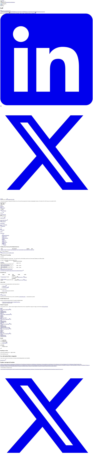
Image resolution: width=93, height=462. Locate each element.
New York (3, 13)
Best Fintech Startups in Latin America (29, 365)
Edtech (21, 13)
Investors (10, 2)
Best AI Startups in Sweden (79, 365)
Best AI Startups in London (60, 365)
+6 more (24, 249)
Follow (3, 206)
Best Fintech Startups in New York (18, 365)
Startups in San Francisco (60, 364)
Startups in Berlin (15, 364)
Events (22, 369)
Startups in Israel (47, 364)
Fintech (23, 13)
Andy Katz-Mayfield (20, 249)
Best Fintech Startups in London (40, 365)
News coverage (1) (5, 251)
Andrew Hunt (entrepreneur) (12, 249)
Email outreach (55, 369)
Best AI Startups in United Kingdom (69, 365)
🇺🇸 (0, 13)
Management (5, 238)
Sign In (1, 4)
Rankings (13, 2)
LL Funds (4, 249)
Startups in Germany (3, 364)
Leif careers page (5, 287)
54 (0, 202)
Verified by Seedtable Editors (6, 10)
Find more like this (45, 306)
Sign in (26, 277)
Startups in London (10, 364)
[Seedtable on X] (46, 461)
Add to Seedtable (43, 369)
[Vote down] (4, 204)
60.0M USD (28, 249)
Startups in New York (67, 364)
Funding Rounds (6, 235)
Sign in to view (20, 277)
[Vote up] (1, 204)
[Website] (35, 13)
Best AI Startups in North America (50, 365)
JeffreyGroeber (3, 279)
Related (4, 243)
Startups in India (30, 364)
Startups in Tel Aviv (53, 364)
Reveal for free (2, 360)
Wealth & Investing (28, 13)
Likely (16, 277)
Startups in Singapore (42, 364)
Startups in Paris (25, 364)
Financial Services (13, 13)
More (2, 209)
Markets (24, 369)
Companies (7, 2)
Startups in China (36, 364)
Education (17, 13)
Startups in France (20, 364)
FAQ (59, 369)
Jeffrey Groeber (4, 290)
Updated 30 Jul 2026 (11, 199)
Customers (4, 369)
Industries (26, 369)
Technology (33, 13)
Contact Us (61, 369)
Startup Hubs (30, 369)
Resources (5, 242)
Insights (10, 369)
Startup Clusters (34, 369)
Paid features (51, 369)
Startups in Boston (73, 364)
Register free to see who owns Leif (7, 269)
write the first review (22, 296)
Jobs (4, 239)
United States (7, 13)
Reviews (4, 240)
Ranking (4, 244)
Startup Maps (39, 369)
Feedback (47, 369)
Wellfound (4, 286)
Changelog (7, 369)
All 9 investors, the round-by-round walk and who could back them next (11, 270)
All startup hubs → (79, 364)
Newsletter (13, 369)
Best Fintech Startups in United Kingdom (6, 365)
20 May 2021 (32, 249)
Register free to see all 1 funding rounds (8, 252)
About (1, 369)
